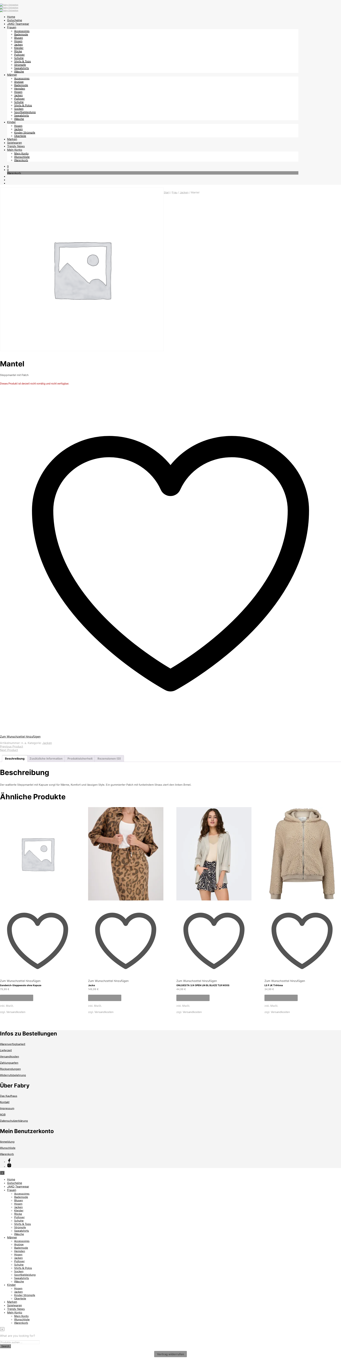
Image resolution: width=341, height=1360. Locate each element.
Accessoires (21, 30)
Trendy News (16, 146)
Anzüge (19, 81)
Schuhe (19, 57)
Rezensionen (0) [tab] (109, 758)
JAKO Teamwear (18, 24)
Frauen (11, 27)
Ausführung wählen (16, 998)
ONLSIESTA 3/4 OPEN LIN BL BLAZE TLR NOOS (202, 985)
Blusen (18, 37)
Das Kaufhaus (8, 1095)
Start (167, 192)
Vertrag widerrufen (170, 1354)
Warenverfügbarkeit (12, 1044)
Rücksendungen (10, 1068)
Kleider (18, 47)
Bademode (21, 34)
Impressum (7, 1108)
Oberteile (20, 135)
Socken (18, 108)
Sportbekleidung (25, 112)
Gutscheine (14, 20)
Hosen (18, 41)
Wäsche (19, 71)
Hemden (19, 88)
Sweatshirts (21, 68)
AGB (3, 1114)
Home (11, 16)
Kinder (11, 122)
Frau (174, 192)
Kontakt (4, 1102)
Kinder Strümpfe (24, 132)
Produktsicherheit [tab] (80, 758)
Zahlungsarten (9, 1062)
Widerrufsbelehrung (13, 1075)
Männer (12, 74)
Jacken (18, 44)
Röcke (18, 51)
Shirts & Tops (22, 61)
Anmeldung (7, 1141)
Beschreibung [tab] (15, 758)
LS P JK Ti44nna (273, 985)
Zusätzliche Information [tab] (46, 758)
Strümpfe (20, 64)
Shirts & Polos (23, 105)
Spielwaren (14, 142)
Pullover (19, 54)
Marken (12, 139)
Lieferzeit (6, 1050)
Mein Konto (14, 150)
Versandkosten (15, 1011)
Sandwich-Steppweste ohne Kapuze (20, 985)
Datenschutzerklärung (14, 1120)
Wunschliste (22, 156)
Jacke (91, 985)
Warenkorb (21, 160)
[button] (8, 166)
